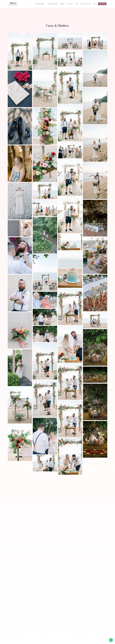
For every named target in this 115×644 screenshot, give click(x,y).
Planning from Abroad (86, 3)
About (76, 3)
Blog (94, 3)
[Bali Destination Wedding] (13, 3)
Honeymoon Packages (52, 3)
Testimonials (70, 3)
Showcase (62, 3)
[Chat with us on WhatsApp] (111, 640)
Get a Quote (102, 3)
